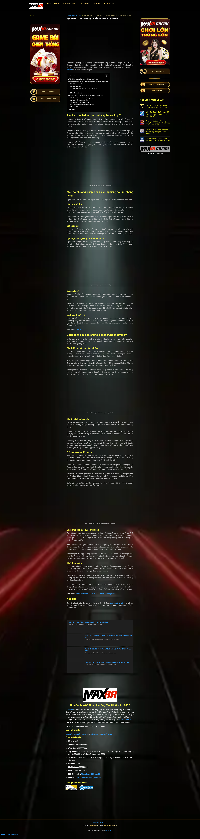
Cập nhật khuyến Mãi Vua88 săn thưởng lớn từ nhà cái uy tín (158, 139)
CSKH (110, 734)
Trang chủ (71, 15)
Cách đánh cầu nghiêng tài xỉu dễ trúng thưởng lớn (86, 95)
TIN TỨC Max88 (108, 3)
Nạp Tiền (57, 3)
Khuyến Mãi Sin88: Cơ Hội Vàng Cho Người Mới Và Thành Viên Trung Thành (158, 123)
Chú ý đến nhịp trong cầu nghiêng (83, 98)
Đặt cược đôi (77, 86)
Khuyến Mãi (95, 3)
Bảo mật (85, 734)
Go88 (118, 3)
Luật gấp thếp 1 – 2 (78, 93)
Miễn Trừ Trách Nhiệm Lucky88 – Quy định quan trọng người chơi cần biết (157, 114)
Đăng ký (75, 3)
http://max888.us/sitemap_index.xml (88, 777)
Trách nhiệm (95, 734)
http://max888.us (125, 720)
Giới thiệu (69, 734)
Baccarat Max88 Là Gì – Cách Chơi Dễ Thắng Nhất (95, 594)
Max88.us (108, 830)
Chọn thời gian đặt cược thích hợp (83, 104)
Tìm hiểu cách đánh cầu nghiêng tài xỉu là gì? (84, 79)
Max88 (48, 3)
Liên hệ (104, 734)
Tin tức (78, 330)
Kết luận (72, 109)
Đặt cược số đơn (78, 84)
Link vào (77, 734)
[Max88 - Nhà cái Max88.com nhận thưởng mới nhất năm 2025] (36, 5)
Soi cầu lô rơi (77, 91)
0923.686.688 (93, 825)
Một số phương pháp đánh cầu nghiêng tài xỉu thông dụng (88, 81)
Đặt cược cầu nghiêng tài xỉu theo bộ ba (85, 88)
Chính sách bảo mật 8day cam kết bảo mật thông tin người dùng (107, 662)
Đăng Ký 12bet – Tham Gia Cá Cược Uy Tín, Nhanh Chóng (88, 622)
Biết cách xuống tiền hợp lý (81, 102)
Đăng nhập (85, 3)
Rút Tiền (66, 3)
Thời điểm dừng (77, 107)
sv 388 (2, 834)
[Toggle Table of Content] (105, 76)
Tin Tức (79, 15)
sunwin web (10, 834)
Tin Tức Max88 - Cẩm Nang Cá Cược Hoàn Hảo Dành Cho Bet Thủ (107, 15)
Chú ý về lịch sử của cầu (80, 100)
